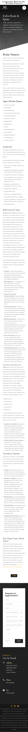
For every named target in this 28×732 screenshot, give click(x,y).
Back (14, 575)
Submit (19, 641)
